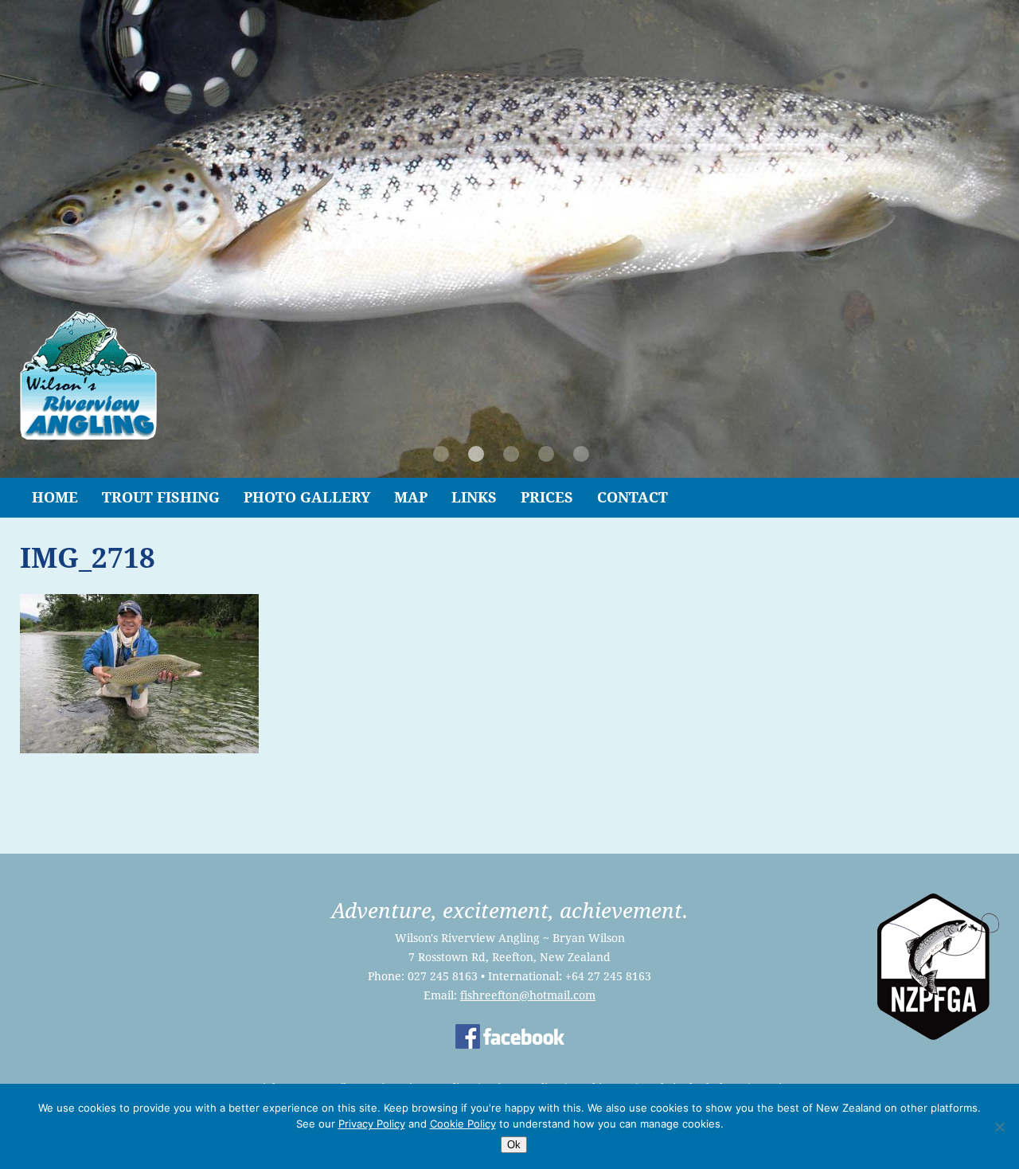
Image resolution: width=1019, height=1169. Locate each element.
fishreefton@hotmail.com (527, 995)
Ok (514, 1145)
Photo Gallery (307, 497)
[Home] (88, 436)
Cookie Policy (463, 1123)
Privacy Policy (371, 1123)
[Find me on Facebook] (509, 1044)
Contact (632, 497)
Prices (547, 497)
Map (411, 497)
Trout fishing (161, 497)
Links (474, 497)
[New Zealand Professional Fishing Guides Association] (938, 1036)
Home (55, 497)
